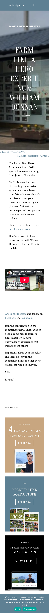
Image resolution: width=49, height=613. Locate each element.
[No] (45, 603)
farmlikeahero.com (19, 229)
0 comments (24, 115)
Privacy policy (29, 609)
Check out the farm (16, 314)
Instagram (27, 318)
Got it (17, 609)
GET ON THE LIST (24, 560)
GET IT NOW (24, 442)
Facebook (10, 318)
